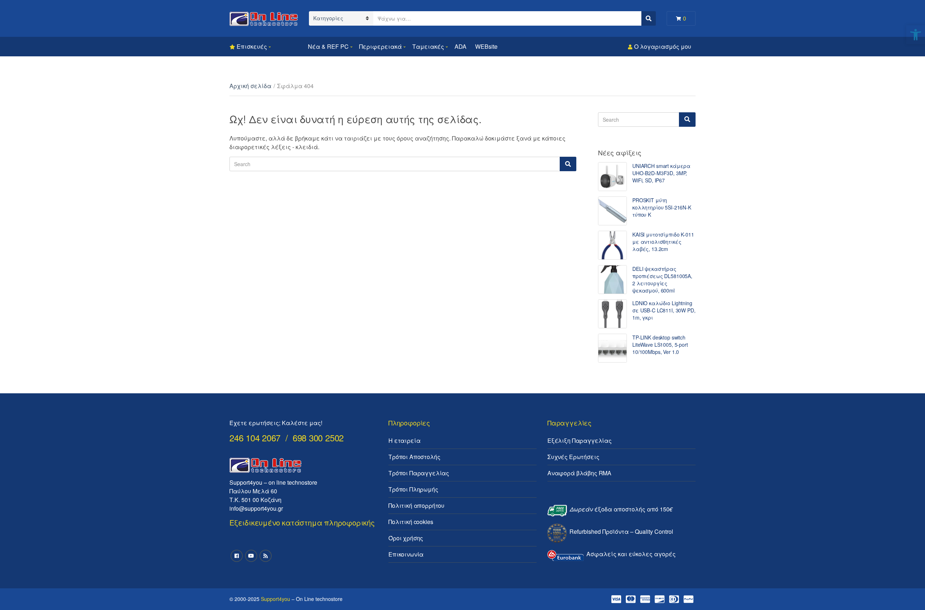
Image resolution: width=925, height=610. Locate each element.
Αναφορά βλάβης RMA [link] (579, 473)
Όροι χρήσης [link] (405, 538)
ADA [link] (460, 46)
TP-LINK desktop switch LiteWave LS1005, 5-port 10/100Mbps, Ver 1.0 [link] (660, 344)
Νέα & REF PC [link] (328, 46)
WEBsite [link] (486, 46)
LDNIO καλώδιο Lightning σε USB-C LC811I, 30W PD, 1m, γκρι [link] (664, 310)
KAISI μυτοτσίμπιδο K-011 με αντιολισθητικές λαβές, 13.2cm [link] (663, 241)
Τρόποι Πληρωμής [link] (413, 489)
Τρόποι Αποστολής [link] (414, 457)
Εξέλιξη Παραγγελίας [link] (579, 440)
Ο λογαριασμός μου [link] (662, 46)
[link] (915, 34)
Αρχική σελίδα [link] (250, 86)
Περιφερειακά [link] (380, 46)
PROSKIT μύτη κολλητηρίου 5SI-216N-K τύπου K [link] (661, 207)
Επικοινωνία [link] (405, 554)
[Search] (568, 164)
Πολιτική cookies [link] (410, 522)
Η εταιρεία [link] (404, 440)
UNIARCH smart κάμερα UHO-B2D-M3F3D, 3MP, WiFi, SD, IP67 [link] (661, 173)
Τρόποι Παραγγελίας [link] (418, 473)
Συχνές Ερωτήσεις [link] (573, 457)
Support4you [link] (275, 598)
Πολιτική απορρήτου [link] (416, 505)
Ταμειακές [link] (428, 46)
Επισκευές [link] (252, 46)
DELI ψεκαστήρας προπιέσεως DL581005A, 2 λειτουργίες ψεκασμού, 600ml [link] (662, 279)
